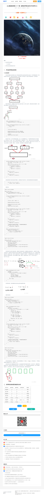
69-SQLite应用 (7, 472)
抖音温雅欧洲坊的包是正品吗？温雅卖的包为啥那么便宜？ (14, 446)
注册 (39, 1)
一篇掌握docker (7, 453)
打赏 (25, 406)
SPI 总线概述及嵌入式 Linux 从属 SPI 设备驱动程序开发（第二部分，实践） (18, 480)
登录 (35, 1)
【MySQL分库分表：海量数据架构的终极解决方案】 (13, 470)
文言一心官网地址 (8, 449)
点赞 (20, 406)
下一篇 (31, 409)
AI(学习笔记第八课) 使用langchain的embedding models (14, 469)
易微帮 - (10, 491)
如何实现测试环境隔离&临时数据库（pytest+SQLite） (14, 474)
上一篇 (13, 409)
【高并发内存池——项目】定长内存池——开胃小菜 (13, 467)
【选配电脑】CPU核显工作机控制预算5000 (12, 458)
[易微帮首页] (6, 1)
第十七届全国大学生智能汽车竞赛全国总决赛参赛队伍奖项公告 (15, 451)
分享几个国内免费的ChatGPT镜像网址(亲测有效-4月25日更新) (15, 455)
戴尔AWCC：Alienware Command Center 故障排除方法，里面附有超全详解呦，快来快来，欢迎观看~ (22, 448)
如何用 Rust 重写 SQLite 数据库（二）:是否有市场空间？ (14, 481)
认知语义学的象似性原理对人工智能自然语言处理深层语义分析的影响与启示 (18, 478)
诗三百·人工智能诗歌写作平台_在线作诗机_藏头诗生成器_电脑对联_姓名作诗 (18, 442)
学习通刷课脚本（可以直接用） (10, 444)
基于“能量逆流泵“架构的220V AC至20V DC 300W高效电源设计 (15, 476)
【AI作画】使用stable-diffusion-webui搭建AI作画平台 (14, 457)
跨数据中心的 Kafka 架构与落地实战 (11, 483)
